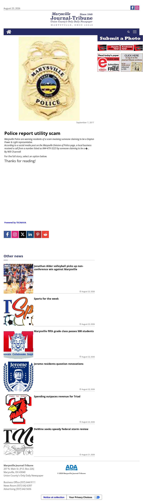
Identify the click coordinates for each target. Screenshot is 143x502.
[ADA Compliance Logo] (71, 470)
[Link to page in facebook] (132, 8)
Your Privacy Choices (80, 497)
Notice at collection (53, 497)
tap (134, 31)
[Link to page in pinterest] (37, 234)
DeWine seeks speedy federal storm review (61, 429)
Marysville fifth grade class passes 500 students (64, 331)
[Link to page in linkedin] (30, 234)
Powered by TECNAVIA (15, 222)
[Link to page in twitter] (22, 234)
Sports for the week (46, 298)
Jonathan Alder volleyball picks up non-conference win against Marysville (58, 267)
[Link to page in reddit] (45, 234)
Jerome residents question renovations (58, 363)
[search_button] (128, 31)
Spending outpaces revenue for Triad (57, 396)
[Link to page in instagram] (137, 8)
